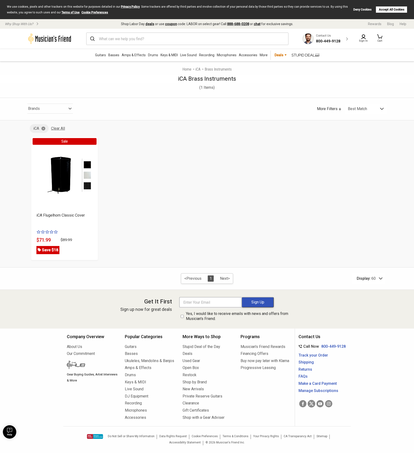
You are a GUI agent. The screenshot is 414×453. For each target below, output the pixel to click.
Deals (187, 353)
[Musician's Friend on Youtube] (320, 403)
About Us (74, 346)
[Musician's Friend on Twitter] (311, 403)
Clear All (58, 128)
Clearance (191, 403)
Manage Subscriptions (318, 390)
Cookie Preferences (94, 12)
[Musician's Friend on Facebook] (303, 403)
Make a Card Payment (318, 383)
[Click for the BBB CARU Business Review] (95, 436)
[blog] (92, 365)
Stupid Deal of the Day (201, 346)
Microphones (226, 55)
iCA (198, 69)
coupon (171, 24)
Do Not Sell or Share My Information (131, 436)
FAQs (303, 376)
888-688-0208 (238, 24)
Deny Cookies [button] (362, 9)
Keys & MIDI (169, 55)
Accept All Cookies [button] (391, 9)
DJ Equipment (136, 396)
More (264, 55)
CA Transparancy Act (298, 436)
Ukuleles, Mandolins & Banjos (149, 360)
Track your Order (313, 355)
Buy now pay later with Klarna (265, 360)
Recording (206, 55)
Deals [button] (279, 55)
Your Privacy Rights (266, 436)
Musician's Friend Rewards (263, 346)
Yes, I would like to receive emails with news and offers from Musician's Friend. (237, 316)
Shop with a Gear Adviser (203, 417)
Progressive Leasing (258, 367)
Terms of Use (71, 12)
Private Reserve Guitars (202, 396)
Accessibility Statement (185, 442)
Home (186, 69)
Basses (113, 55)
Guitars (100, 55)
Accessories (248, 55)
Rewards (374, 24)
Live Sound (188, 55)
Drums (153, 55)
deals (149, 24)
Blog (390, 24)
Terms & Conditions (235, 436)
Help (403, 24)
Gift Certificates (196, 410)
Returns (305, 369)
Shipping (306, 362)
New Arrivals (193, 389)
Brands (34, 108)
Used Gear (191, 360)
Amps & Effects (134, 55)
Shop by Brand (195, 382)
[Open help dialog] (9, 432)
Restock (189, 375)
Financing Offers (254, 353)
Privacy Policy (130, 6)
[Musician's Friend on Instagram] (328, 403)
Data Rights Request (173, 436)
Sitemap (321, 436)
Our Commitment (81, 353)
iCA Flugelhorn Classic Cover (60, 215)
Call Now (321, 346)
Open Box (191, 367)
